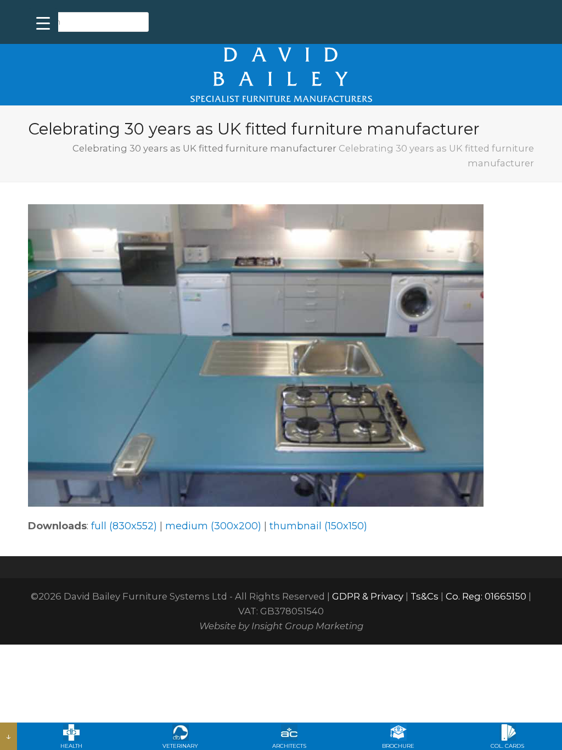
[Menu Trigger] (43, 23)
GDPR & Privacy (367, 596)
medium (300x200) (213, 526)
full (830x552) (124, 526)
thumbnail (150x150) (318, 526)
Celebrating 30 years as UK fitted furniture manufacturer (204, 148)
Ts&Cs (425, 596)
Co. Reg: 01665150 (486, 596)
